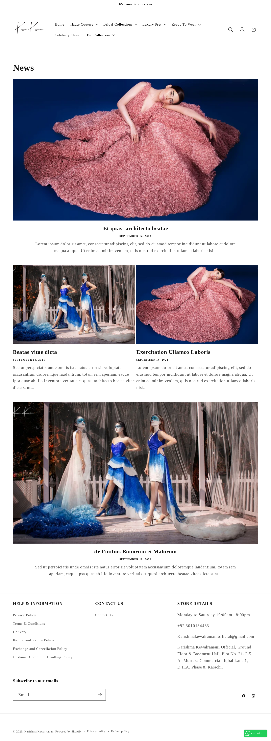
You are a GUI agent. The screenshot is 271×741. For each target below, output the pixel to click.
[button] (83, 24)
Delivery (20, 632)
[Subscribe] (100, 695)
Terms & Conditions (29, 623)
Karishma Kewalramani (39, 731)
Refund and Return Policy (33, 640)
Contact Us (104, 615)
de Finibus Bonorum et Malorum (135, 551)
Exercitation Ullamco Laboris (173, 352)
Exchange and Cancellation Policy (40, 649)
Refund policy (120, 731)
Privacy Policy (24, 615)
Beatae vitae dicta (35, 352)
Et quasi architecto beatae (135, 228)
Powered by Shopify (68, 731)
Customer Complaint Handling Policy (43, 657)
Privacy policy (96, 731)
